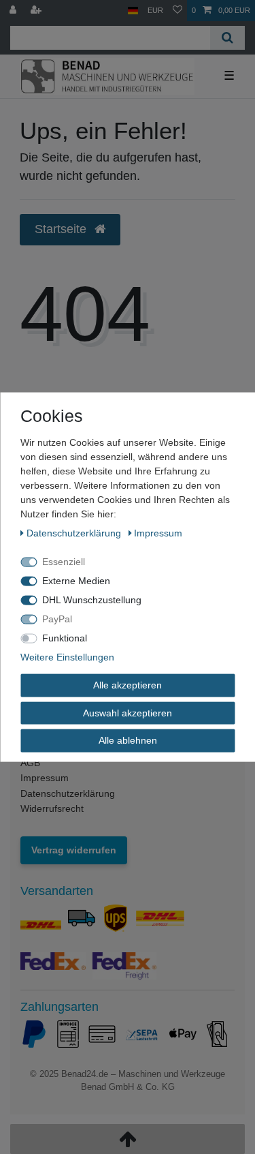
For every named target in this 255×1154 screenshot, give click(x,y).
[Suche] (227, 38)
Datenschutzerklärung (67, 793)
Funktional (64, 638)
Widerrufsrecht (52, 808)
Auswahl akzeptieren (127, 712)
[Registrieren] (37, 10)
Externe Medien (76, 580)
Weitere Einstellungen (67, 657)
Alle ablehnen (128, 740)
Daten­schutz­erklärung (75, 533)
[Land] (133, 10)
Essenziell (63, 561)
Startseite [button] (62, 229)
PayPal (57, 618)
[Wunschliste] (177, 10)
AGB (30, 762)
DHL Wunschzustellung (91, 599)
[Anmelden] (14, 10)
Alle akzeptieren (127, 685)
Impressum (44, 777)
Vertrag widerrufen (73, 850)
